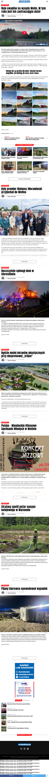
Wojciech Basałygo (12, 16)
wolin (12, 133)
